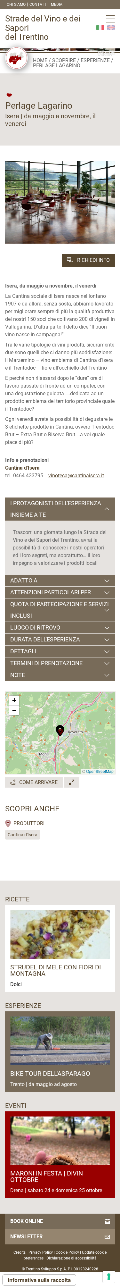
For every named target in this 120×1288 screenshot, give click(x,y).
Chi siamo (16, 4)
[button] (60, 730)
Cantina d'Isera (22, 834)
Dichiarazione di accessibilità (71, 1258)
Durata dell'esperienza (45, 639)
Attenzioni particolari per (50, 592)
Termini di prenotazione (46, 663)
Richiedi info (93, 260)
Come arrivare (38, 782)
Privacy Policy (40, 1252)
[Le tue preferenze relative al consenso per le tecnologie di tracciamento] (109, 1277)
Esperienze (95, 60)
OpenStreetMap (100, 771)
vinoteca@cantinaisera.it (76, 476)
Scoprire (64, 60)
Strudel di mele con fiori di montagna (55, 970)
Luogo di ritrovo (35, 627)
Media (56, 4)
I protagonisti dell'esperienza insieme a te (55, 509)
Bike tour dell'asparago (50, 1073)
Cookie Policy (67, 1252)
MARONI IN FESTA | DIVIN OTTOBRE (46, 1176)
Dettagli (23, 651)
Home (40, 60)
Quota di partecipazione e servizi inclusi (59, 610)
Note (17, 675)
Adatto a (23, 580)
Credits (19, 1252)
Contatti (38, 4)
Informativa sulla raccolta (39, 1280)
